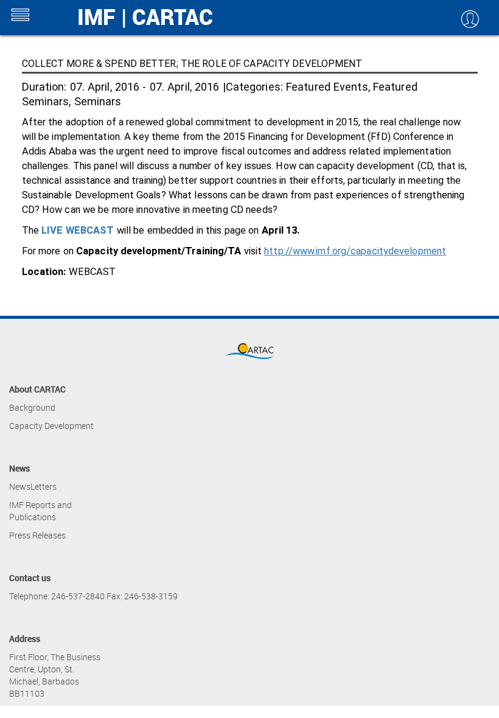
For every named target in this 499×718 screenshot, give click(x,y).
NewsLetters (33, 486)
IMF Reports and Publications (40, 511)
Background (32, 407)
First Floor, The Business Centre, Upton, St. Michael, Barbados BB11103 (54, 675)
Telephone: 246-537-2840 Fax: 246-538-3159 (93, 596)
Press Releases (37, 535)
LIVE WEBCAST (77, 230)
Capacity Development (51, 425)
